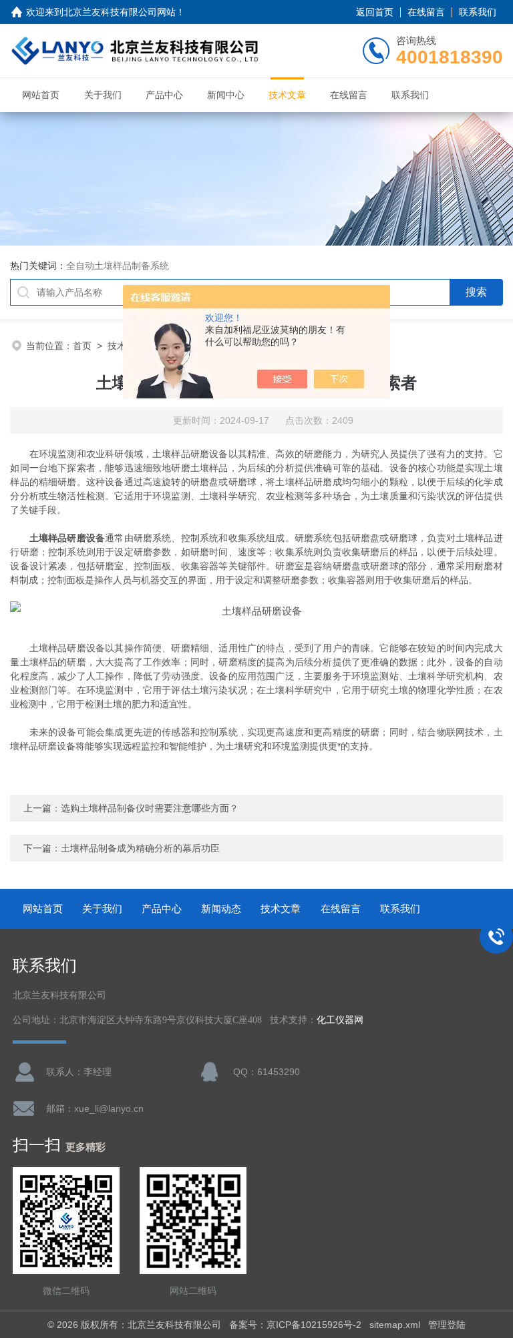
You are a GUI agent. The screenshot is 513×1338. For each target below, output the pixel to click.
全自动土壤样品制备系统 (117, 265)
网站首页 (40, 94)
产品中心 (164, 94)
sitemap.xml (394, 1324)
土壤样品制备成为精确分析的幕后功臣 (140, 848)
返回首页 (374, 12)
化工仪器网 (340, 1020)
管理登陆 (447, 1324)
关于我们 (103, 94)
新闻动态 (221, 908)
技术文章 (287, 94)
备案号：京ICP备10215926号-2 (295, 1324)
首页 (82, 345)
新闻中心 (225, 94)
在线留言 (426, 12)
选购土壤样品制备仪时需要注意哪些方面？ (149, 808)
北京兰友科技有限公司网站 (119, 12)
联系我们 (477, 12)
